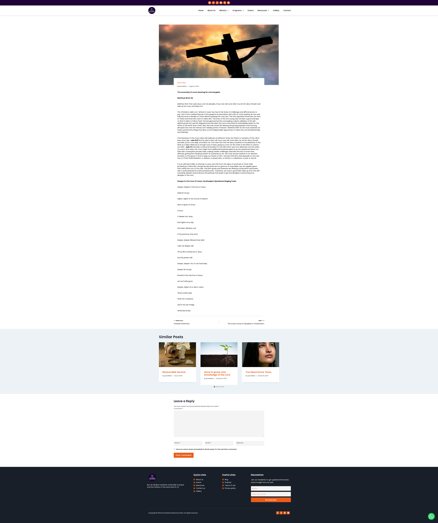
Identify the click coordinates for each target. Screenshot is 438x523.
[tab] (214, 386)
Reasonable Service (174, 372)
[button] (431, 516)
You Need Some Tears (258, 372)
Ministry (223, 10)
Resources (262, 10)
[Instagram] (217, 2)
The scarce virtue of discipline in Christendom (246, 322)
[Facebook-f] (277, 512)
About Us (211, 10)
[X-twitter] (213, 2)
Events (251, 10)
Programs (237, 10)
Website (239, 443)
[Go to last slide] (163, 364)
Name (178, 443)
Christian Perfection (182, 322)
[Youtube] (221, 2)
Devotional (181, 83)
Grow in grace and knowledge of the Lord (217, 373)
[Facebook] (209, 2)
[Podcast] (224, 2)
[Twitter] (284, 512)
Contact (287, 10)
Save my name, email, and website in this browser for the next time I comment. (206, 449)
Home (200, 10)
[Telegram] (228, 2)
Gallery (276, 10)
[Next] (275, 364)
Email (208, 443)
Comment (178, 408)
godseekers (183, 86)
